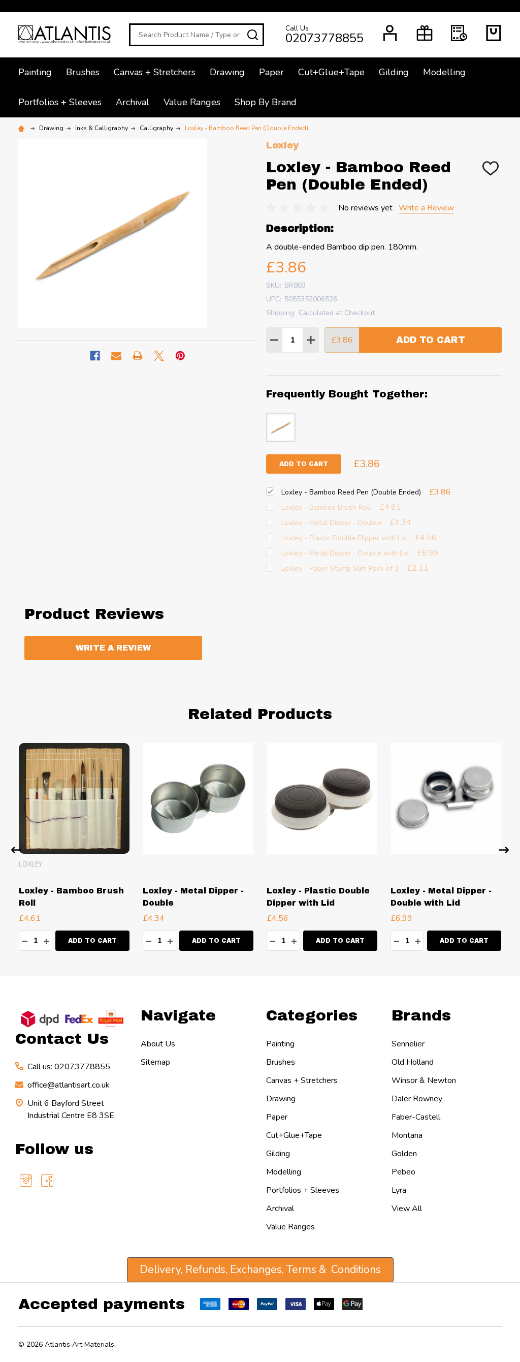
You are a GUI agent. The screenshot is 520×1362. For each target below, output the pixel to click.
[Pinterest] (180, 356)
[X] (159, 356)
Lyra (399, 1190)
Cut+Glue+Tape (331, 72)
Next (504, 849)
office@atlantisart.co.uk (68, 1085)
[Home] (22, 128)
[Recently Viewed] (459, 33)
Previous (16, 849)
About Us (158, 1043)
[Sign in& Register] (390, 33)
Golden (404, 1153)
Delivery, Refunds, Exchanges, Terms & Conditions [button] (260, 1269)
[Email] (116, 356)
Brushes (83, 72)
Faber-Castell (416, 1117)
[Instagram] (26, 1180)
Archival (132, 102)
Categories (312, 1015)
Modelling (444, 72)
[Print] (137, 356)
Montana (407, 1135)
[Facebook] (95, 356)
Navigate (178, 1015)
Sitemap (155, 1062)
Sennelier (408, 1043)
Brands (421, 1015)
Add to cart (303, 464)
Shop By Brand (266, 102)
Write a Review (426, 207)
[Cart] (493, 33)
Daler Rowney (417, 1098)
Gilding (394, 72)
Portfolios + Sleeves (60, 102)
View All (407, 1208)
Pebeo (403, 1172)
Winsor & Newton (424, 1080)
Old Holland (413, 1062)
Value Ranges (192, 102)
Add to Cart (430, 340)
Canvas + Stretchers (155, 72)
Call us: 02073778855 (68, 1066)
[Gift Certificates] (424, 33)
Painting (35, 72)
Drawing (227, 72)
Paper (271, 72)
